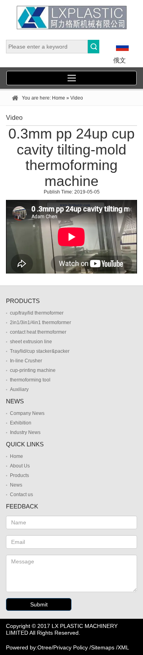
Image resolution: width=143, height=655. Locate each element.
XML (123, 647)
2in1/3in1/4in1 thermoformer (40, 322)
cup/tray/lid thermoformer (37, 313)
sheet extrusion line (31, 341)
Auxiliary (19, 389)
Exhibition (20, 423)
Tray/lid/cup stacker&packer (40, 351)
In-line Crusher (26, 361)
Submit (39, 604)
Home (58, 98)
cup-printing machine (33, 370)
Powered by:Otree (29, 647)
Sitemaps (102, 647)
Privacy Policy (70, 647)
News (16, 485)
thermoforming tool (30, 380)
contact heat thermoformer (38, 332)
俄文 (119, 60)
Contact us (21, 494)
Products (19, 475)
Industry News (25, 432)
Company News (27, 413)
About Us (20, 466)
